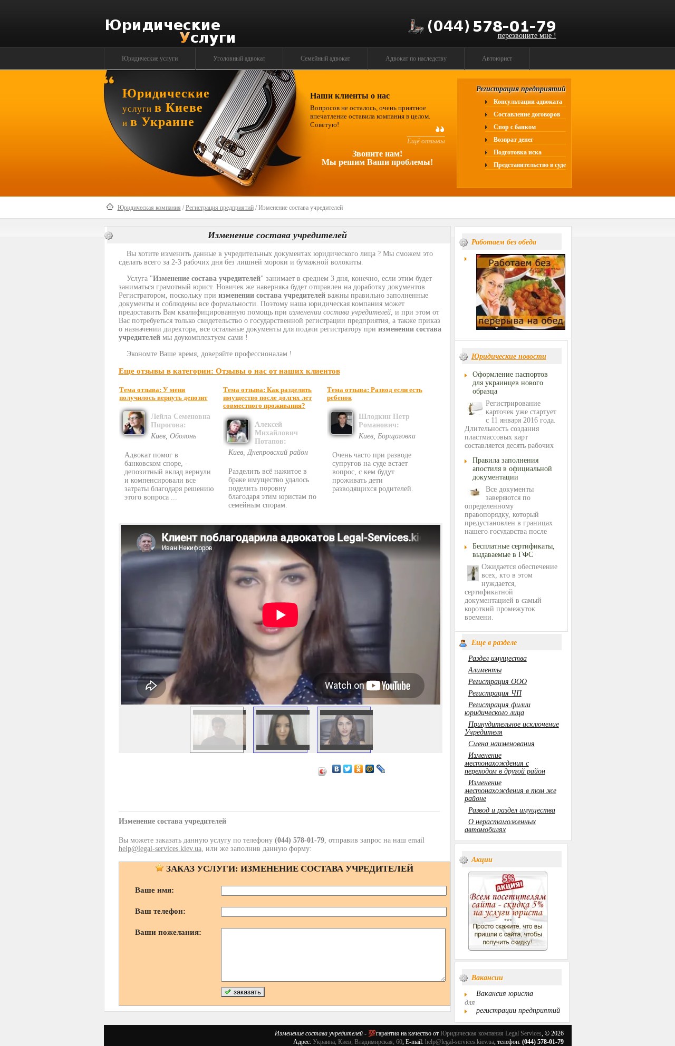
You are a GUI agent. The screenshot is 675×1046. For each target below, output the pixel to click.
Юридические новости (508, 356)
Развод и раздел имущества (511, 810)
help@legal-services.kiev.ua (459, 1041)
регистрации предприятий (518, 1010)
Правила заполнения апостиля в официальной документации (512, 468)
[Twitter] (347, 769)
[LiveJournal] (381, 769)
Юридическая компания (149, 207)
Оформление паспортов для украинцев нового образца (510, 382)
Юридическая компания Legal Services (491, 1033)
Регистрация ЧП (495, 693)
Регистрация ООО (497, 682)
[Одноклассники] (358, 769)
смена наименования (501, 744)
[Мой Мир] (369, 769)
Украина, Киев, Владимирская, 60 (357, 1041)
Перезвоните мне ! (527, 36)
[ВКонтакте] (336, 769)
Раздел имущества (497, 658)
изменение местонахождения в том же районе (510, 791)
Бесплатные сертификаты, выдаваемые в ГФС (513, 550)
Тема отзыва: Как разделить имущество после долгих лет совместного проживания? (267, 397)
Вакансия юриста (504, 994)
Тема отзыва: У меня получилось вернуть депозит (163, 394)
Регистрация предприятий (220, 207)
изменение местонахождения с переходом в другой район (505, 763)
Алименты (485, 670)
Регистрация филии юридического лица (498, 709)
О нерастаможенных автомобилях (500, 826)
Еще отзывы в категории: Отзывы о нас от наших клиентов (229, 370)
